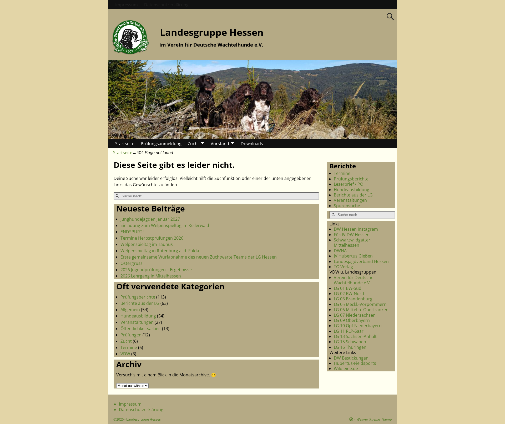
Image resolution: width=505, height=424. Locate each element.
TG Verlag (343, 267)
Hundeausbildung (138, 316)
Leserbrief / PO (348, 184)
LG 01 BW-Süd (347, 288)
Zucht (193, 144)
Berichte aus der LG (139, 303)
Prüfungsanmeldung (161, 144)
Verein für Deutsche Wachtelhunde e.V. (353, 280)
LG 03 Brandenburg (353, 299)
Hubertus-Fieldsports (355, 363)
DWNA (340, 251)
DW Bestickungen (351, 358)
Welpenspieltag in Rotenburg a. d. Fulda (159, 251)
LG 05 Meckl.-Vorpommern (360, 304)
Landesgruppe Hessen (212, 32)
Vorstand (220, 144)
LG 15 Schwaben (350, 342)
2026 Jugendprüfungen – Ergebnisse (156, 269)
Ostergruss (131, 263)
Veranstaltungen (137, 322)
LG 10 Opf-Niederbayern (358, 326)
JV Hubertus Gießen (353, 256)
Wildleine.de (346, 368)
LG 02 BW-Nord (349, 293)
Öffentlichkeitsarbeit (140, 328)
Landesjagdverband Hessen (361, 261)
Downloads (252, 144)
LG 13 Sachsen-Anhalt (355, 336)
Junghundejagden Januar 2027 (150, 219)
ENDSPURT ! (132, 232)
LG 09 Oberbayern (352, 320)
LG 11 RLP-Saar (348, 331)
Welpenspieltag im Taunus (146, 244)
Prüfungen (131, 335)
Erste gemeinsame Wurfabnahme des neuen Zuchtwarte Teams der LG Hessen (198, 257)
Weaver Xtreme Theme (374, 419)
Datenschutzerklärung (166, 5)
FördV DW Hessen (352, 235)
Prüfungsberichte (137, 297)
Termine (128, 347)
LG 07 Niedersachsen (355, 315)
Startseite (124, 144)
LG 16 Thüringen (350, 347)
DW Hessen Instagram (356, 229)
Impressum (126, 5)
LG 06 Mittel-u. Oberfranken (361, 309)
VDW (125, 354)
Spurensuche (347, 206)
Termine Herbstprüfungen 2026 (151, 238)
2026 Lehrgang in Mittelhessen (150, 276)
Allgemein (130, 309)
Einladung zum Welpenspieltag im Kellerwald (164, 225)
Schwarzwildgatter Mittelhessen (352, 242)
